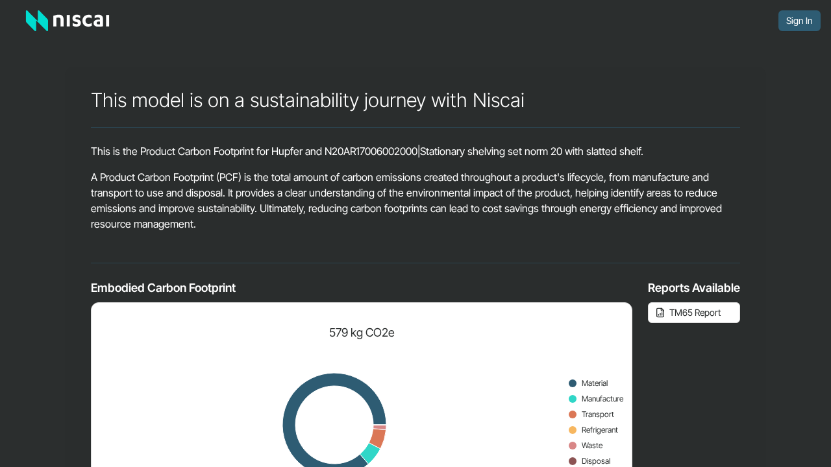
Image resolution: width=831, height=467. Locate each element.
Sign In (799, 20)
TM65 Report (695, 312)
